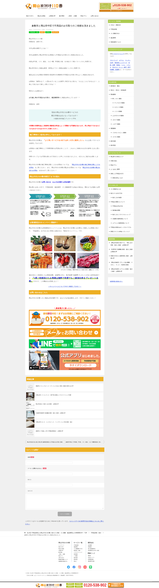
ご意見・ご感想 (72, 16)
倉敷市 (42, 32)
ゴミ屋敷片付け (115, 33)
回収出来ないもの (117, 178)
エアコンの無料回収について (120, 223)
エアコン (121, 60)
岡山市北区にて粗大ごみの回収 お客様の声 (47, 404)
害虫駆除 (113, 94)
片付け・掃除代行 (116, 25)
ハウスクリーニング (118, 53)
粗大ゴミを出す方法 (116, 193)
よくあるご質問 (115, 169)
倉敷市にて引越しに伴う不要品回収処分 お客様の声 (49, 431)
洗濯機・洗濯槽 (114, 69)
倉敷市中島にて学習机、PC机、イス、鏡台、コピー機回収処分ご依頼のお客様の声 (85, 442)
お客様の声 (52, 16)
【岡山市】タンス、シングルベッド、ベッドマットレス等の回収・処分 (54, 422)
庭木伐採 (113, 141)
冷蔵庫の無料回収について (120, 218)
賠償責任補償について (63, 559)
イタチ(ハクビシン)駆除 (119, 132)
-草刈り (75, 561)
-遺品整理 (76, 546)
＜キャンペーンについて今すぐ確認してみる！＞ (64, 286)
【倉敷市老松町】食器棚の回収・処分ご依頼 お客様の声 (50, 413)
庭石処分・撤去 (115, 86)
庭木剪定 (113, 145)
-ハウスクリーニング (78, 552)
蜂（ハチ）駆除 (116, 98)
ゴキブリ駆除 (116, 120)
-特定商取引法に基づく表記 (93, 550)
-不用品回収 (76, 545)
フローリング (114, 60)
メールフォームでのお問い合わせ (116, 10)
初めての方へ (30, 16)
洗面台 (118, 65)
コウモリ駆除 (116, 137)
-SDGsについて (91, 557)
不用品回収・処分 (34, 32)
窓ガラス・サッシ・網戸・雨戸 (121, 67)
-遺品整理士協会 (91, 561)
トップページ (61, 545)
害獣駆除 (113, 128)
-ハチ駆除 (76, 555)
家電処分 (48, 32)
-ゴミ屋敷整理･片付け (78, 548)
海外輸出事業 (116, 210)
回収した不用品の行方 (117, 173)
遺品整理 (113, 38)
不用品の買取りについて (118, 202)
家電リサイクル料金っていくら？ (120, 231)
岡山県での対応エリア (117, 156)
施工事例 (61, 16)
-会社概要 (90, 545)
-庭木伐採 (76, 557)
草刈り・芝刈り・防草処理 (118, 90)
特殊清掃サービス (116, 42)
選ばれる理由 (41, 16)
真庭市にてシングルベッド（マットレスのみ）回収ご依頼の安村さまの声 (54, 386)
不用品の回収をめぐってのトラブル (121, 227)
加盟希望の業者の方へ (116, 281)
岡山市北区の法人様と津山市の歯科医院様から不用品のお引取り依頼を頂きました (46, 442)
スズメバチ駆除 (118, 107)
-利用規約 (90, 546)
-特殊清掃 (76, 554)
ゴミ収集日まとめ (116, 189)
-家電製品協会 (91, 559)
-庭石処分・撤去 (77, 550)
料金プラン (84, 16)
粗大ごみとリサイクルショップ (121, 214)
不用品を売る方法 (117, 206)
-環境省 (89, 555)
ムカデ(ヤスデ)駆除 (118, 115)
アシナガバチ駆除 (119, 103)
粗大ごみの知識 (116, 197)
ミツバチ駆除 (118, 111)
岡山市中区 (55, 32)
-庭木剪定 (76, 559)
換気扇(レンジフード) (121, 62)
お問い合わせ (94, 16)
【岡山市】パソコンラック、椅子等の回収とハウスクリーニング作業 (53, 395)
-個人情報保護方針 (91, 548)
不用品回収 (114, 29)
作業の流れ (114, 161)
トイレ (123, 65)
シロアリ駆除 (116, 124)
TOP (56, 533)
